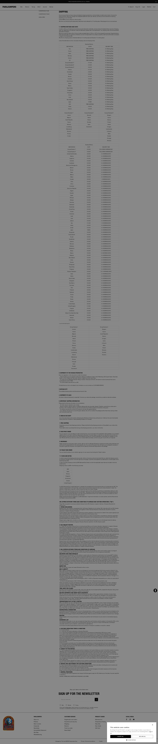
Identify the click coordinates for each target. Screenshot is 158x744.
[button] (131, 740)
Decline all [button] (142, 736)
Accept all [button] (121, 736)
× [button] (152, 725)
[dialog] (79, 372)
